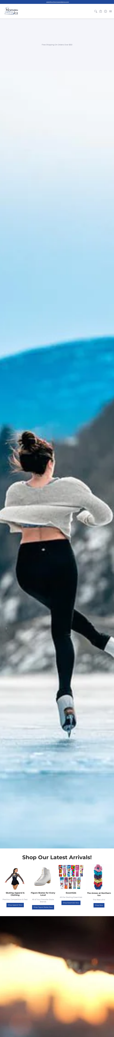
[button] (95, 11)
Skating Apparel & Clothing (15, 894)
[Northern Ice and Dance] (11, 11)
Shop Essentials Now (71, 903)
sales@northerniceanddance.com (57, 2)
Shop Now (99, 905)
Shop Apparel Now (15, 905)
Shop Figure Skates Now (43, 907)
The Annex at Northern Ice (99, 894)
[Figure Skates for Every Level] (43, 877)
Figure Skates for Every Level (43, 894)
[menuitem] (95, 11)
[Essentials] (71, 877)
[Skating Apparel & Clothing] (15, 877)
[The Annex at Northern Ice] (99, 877)
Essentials (71, 893)
